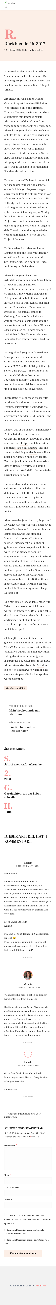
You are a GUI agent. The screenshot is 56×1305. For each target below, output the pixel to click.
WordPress (40, 1285)
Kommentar (10, 1145)
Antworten (28, 957)
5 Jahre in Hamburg (25, 447)
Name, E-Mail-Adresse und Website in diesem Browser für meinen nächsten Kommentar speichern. (27, 1219)
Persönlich (37, 50)
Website (8, 1199)
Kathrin (28, 862)
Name (7, 1175)
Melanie (28, 984)
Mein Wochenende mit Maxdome (24, 712)
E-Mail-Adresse (12, 1187)
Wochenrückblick (16, 688)
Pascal (40, 665)
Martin (33, 452)
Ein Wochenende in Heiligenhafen (22, 729)
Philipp (24, 443)
